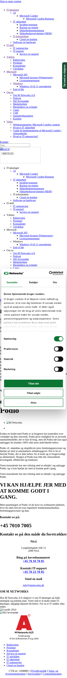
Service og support (29, 54)
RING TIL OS (8, 153)
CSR (15, 112)
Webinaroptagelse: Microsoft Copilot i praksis (36, 124)
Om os (10, 92)
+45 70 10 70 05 (33, 561)
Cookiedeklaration (52, 673)
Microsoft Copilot (29, 15)
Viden (10, 121)
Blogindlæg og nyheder (25, 107)
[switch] (58, 348)
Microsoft (11, 71)
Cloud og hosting (28, 39)
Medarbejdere (20, 104)
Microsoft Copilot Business (40, 18)
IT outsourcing (20, 48)
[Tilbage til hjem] (20, 162)
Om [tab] (55, 282)
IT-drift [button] (10, 203)
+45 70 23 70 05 (33, 572)
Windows (18, 83)
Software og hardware (24, 42)
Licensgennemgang (30, 80)
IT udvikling (13, 656)
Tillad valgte (33, 393)
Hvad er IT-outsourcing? (25, 136)
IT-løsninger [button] (13, 168)
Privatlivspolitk (39, 671)
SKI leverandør (21, 101)
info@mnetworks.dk (33, 585)
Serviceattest (34, 673)
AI (14, 12)
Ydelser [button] (10, 215)
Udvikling (18, 68)
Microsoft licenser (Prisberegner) (36, 77)
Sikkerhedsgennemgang (32, 30)
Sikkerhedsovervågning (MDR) (36, 33)
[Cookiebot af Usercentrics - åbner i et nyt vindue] (49, 273)
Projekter (17, 62)
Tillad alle (33, 383)
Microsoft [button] (11, 229)
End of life (18, 89)
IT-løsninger (13, 9)
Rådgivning (19, 60)
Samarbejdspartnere (23, 115)
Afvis (33, 402)
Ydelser (10, 57)
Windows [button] (18, 241)
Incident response (28, 24)
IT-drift (10, 45)
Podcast (17, 98)
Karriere (17, 118)
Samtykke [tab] (12, 282)
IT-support (18, 51)
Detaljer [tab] (33, 282)
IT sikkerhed (19, 21)
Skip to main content (10, 1)
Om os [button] (10, 250)
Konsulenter (19, 65)
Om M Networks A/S (24, 95)
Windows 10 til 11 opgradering (35, 86)
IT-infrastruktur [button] (21, 194)
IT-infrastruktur (21, 36)
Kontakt (4, 142)
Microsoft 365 (20, 74)
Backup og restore (29, 27)
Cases (16, 110)
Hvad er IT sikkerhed (24, 127)
